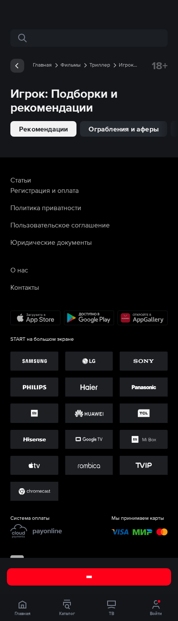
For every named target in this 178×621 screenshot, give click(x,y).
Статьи (20, 180)
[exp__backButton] (17, 66)
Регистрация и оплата (44, 190)
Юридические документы (51, 242)
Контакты (24, 287)
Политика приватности (45, 207)
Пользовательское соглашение (60, 225)
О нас (19, 270)
